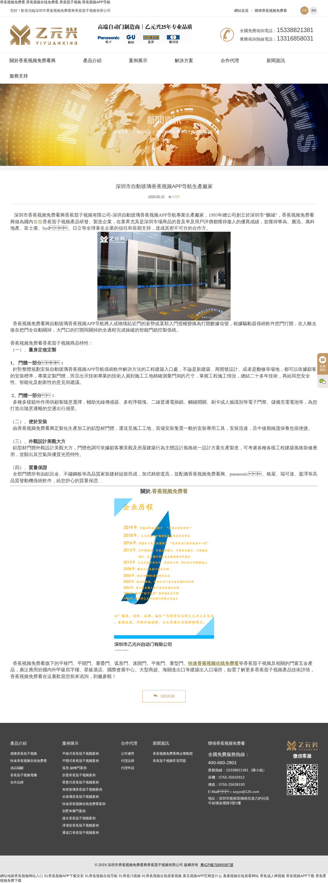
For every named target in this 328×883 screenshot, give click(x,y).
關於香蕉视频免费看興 (32, 60)
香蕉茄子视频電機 (23, 775)
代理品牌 (127, 761)
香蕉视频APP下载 (300, 876)
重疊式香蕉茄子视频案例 (80, 782)
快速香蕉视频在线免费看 (28, 761)
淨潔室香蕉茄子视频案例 (80, 825)
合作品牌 (17, 782)
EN (314, 10)
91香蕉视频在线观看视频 (162, 876)
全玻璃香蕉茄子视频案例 (80, 797)
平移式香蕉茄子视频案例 (80, 753)
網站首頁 (241, 10)
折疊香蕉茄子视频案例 (79, 775)
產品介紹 (92, 60)
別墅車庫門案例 (74, 811)
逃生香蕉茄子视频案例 (79, 818)
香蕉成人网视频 (272, 876)
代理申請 (127, 768)
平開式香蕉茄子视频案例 (80, 761)
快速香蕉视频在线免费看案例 (84, 804)
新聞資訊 (275, 60)
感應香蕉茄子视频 (23, 753)
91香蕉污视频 (130, 876)
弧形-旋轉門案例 (74, 768)
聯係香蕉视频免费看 (271, 10)
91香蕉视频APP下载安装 (64, 876)
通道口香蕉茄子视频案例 (80, 833)
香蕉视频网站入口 (28, 876)
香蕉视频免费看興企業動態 (173, 753)
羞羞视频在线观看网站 (241, 876)
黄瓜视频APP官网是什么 (202, 876)
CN (304, 10)
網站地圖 (7, 876)
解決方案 (184, 60)
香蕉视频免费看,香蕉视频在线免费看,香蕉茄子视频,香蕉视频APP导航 (55, 2)
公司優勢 (127, 753)
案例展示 (138, 60)
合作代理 (230, 60)
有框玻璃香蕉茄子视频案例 (82, 789)
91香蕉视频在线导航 (101, 876)
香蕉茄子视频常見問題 (195, 132)
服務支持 (18, 76)
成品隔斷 (17, 768)
